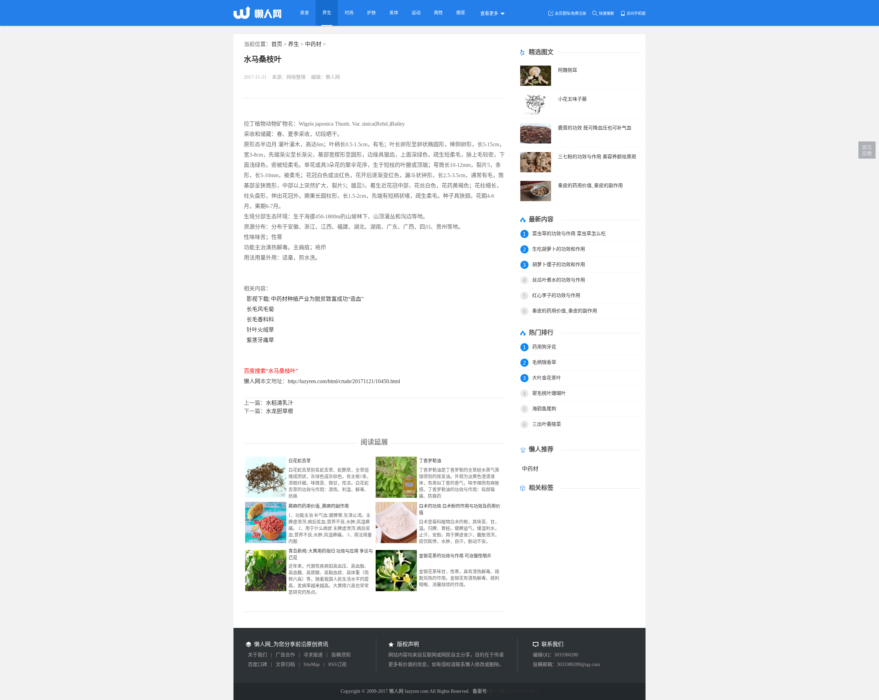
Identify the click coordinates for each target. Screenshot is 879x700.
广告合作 (285, 654)
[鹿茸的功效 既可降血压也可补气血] (535, 142)
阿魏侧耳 (567, 70)
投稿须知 (341, 654)
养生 (293, 44)
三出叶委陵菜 (546, 424)
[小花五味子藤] (535, 113)
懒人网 (252, 381)
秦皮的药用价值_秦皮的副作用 (590, 185)
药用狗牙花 (544, 346)
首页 (276, 44)
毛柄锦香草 (544, 362)
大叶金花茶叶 (546, 377)
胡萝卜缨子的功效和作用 (558, 264)
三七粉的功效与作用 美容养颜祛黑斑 (597, 156)
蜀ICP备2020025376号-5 (513, 691)
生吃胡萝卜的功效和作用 (558, 249)
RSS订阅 (337, 664)
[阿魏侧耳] (535, 84)
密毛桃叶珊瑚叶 (549, 393)
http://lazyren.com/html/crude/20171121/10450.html (344, 381)
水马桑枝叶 (263, 59)
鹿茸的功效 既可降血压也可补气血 (594, 127)
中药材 (313, 44)
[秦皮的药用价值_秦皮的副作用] (535, 199)
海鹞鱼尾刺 (544, 408)
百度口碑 (257, 664)
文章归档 (285, 664)
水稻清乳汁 (279, 403)
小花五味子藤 (572, 99)
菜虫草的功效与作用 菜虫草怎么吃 (569, 233)
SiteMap (312, 664)
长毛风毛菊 (260, 309)
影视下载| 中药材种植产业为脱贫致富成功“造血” (305, 299)
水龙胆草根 (279, 411)
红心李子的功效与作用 (556, 295)
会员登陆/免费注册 (570, 13)
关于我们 (257, 654)
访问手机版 (636, 13)
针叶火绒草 (260, 330)
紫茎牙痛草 (260, 340)
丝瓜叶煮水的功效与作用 (558, 280)
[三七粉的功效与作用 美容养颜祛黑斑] (535, 170)
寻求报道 (313, 654)
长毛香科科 (260, 319)
